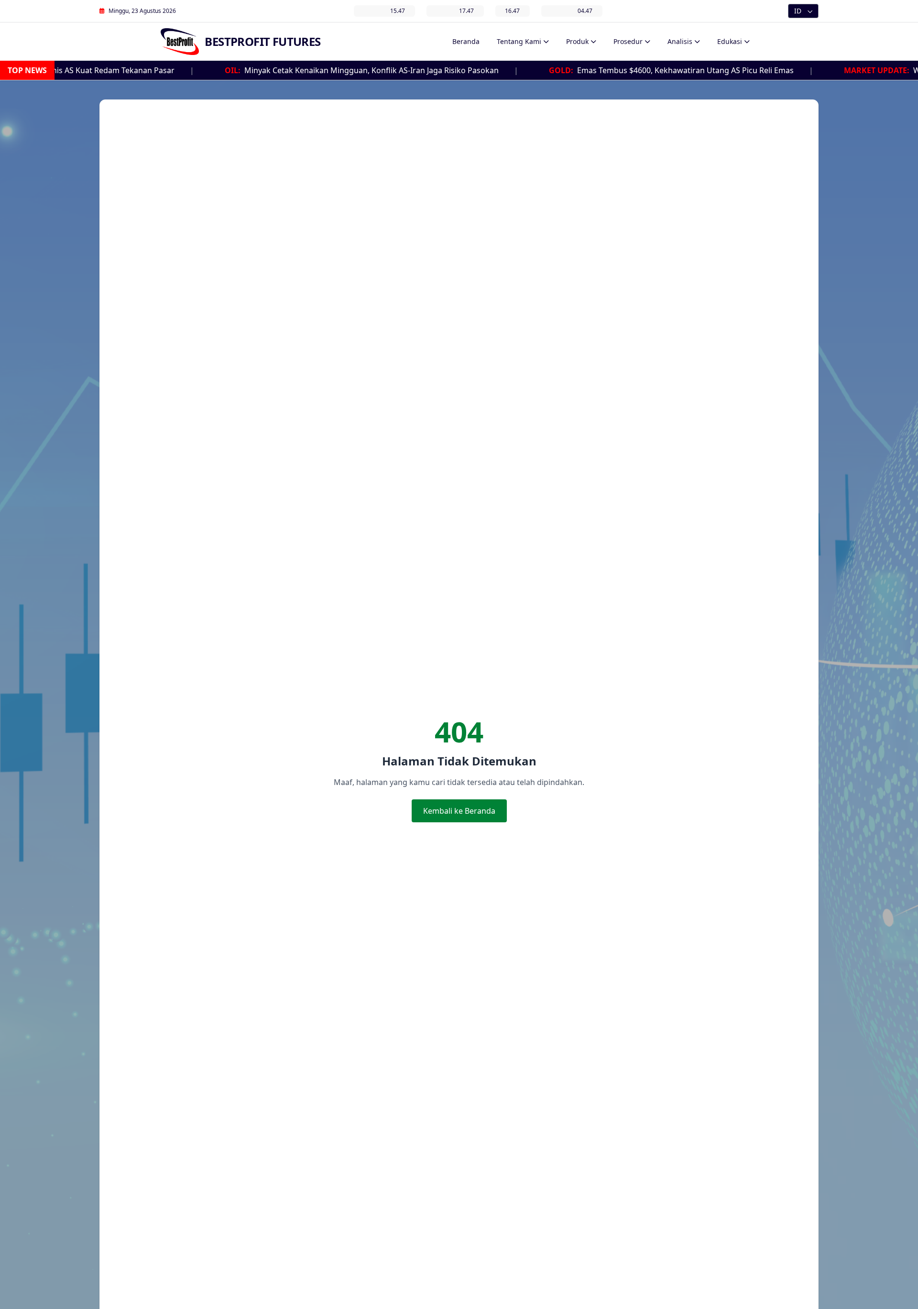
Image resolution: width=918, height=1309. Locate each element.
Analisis (679, 41)
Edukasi (729, 41)
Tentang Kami (519, 41)
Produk (577, 41)
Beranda (466, 41)
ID (797, 10)
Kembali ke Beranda (459, 811)
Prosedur (628, 41)
